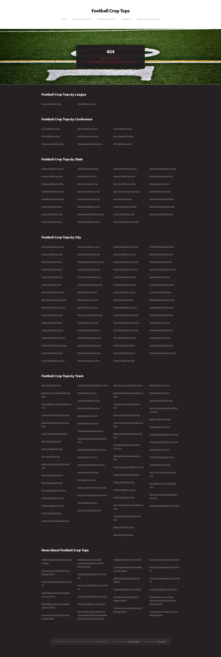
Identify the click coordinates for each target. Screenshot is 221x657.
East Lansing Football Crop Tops (89, 315)
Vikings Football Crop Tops (159, 464)
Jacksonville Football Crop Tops (125, 262)
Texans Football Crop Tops (159, 427)
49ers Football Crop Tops (51, 385)
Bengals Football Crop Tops (52, 449)
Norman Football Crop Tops (124, 345)
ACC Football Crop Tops (50, 128)
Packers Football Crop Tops (123, 482)
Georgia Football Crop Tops (52, 214)
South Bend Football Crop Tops (161, 284)
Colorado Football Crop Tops (52, 199)
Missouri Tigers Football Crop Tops (126, 415)
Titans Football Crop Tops (159, 449)
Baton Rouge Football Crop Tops (54, 300)
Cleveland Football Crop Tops (88, 254)
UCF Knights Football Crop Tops (161, 457)
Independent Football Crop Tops (90, 144)
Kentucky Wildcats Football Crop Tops (92, 495)
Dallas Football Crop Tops (87, 292)
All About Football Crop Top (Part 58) (127, 589)
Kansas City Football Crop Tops (125, 269)
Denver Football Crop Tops (87, 300)
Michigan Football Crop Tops (88, 221)
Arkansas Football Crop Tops (52, 184)
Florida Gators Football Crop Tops (90, 431)
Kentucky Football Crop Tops (88, 191)
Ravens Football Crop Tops (159, 385)
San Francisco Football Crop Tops (162, 269)
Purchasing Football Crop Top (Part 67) (92, 596)
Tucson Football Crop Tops (159, 337)
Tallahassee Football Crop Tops (161, 307)
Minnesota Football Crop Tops (125, 168)
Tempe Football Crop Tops (159, 322)
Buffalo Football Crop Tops (51, 322)
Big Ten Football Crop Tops (87, 136)
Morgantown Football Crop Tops (125, 315)
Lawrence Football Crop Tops (124, 277)
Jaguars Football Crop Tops (88, 472)
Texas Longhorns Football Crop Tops (163, 442)
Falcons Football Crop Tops (88, 423)
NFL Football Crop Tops (107, 19)
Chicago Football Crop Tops (52, 353)
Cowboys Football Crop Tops (88, 400)
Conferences (126, 19)
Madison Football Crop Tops (124, 292)
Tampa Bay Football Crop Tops (161, 315)
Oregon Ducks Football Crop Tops (126, 474)
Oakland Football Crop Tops (124, 353)
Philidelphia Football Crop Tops (161, 246)
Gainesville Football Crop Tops (89, 345)
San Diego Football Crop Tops (160, 262)
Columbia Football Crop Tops (88, 269)
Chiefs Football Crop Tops (51, 513)
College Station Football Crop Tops (90, 262)
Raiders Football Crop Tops (123, 527)
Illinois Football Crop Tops (51, 221)
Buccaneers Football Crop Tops (53, 490)
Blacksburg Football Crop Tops (53, 307)
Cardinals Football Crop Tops (52, 498)
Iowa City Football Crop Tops (124, 254)
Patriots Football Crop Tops (123, 497)
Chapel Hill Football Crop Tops (53, 337)
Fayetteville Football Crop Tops (89, 337)
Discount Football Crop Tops (148, 19)
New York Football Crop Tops (124, 184)
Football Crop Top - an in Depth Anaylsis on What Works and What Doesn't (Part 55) (90, 563)
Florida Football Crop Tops (51, 206)
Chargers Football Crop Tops (52, 505)
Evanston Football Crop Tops (88, 330)
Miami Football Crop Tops (123, 300)
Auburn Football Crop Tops (51, 277)
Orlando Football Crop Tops (124, 360)
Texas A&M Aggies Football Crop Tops (163, 434)
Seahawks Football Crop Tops (160, 400)
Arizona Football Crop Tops (51, 176)
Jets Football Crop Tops (86, 480)
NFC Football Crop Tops (122, 128)
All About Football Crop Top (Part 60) (91, 604)
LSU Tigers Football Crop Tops (89, 510)
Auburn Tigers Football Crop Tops (54, 433)
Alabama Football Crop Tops (52, 168)
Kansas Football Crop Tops (87, 184)
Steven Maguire (133, 641)
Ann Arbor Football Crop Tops (52, 246)
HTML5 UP (162, 641)
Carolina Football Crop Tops (52, 330)
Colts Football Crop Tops (87, 393)
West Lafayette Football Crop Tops (162, 353)
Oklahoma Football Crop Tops (125, 206)
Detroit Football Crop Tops (87, 307)
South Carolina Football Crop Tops (162, 168)
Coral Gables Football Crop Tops (89, 284)
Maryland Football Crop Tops (88, 206)
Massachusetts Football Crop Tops (90, 214)
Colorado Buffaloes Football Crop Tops (92, 385)
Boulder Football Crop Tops (52, 315)
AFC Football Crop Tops (50, 136)
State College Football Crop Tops (162, 300)
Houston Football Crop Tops (88, 360)
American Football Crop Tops (52, 144)
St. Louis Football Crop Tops (160, 292)
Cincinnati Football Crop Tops (53, 360)
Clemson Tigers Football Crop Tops (55, 520)
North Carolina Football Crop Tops (126, 191)
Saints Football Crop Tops (159, 393)
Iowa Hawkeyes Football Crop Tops (91, 464)
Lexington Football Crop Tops (124, 284)
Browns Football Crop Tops (52, 483)
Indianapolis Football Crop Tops (125, 246)
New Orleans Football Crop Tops (125, 330)
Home (64, 19)
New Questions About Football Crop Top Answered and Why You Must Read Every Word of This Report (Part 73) (92, 615)
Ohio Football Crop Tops (122, 199)
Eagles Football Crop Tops (87, 415)
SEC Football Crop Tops (122, 144)
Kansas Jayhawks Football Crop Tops (91, 487)
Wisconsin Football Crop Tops (161, 214)
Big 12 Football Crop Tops (87, 128)
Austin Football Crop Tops (51, 284)
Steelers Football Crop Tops (160, 419)
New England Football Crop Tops (126, 322)
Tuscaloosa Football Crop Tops (161, 345)
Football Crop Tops (110, 10)
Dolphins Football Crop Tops (88, 408)
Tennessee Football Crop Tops (161, 176)
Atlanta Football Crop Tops (51, 269)
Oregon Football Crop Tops (123, 214)
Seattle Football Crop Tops (159, 277)
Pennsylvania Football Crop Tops (126, 221)
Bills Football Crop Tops (50, 456)
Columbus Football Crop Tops (89, 277)
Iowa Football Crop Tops (86, 176)
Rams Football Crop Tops (123, 535)
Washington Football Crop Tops (161, 199)
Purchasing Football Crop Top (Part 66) (164, 559)
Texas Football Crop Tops (159, 184)
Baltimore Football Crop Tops (52, 292)
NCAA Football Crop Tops (82, 19)
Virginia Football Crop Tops (159, 191)
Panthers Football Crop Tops (124, 490)
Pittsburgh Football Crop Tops (161, 254)
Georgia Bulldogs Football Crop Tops (91, 449)
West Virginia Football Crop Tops (161, 206)
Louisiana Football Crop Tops (88, 199)
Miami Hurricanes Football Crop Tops (127, 385)
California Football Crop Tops (52, 191)
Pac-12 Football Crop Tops (123, 136)
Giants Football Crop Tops (87, 457)
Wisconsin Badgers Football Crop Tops (164, 505)
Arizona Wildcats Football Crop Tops (55, 415)
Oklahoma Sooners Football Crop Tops (128, 467)
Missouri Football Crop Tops (124, 176)
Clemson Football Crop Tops (88, 246)
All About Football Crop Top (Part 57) (163, 589)
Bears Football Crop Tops (51, 441)
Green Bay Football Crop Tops (88, 353)
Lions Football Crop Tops (87, 502)
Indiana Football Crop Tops (87, 168)
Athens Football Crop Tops (51, 262)
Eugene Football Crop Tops (87, 322)
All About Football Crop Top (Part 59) (127, 559)
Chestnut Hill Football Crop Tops (54, 345)
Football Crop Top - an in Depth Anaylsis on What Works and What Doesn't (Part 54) (162, 600)
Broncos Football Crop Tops (52, 475)
